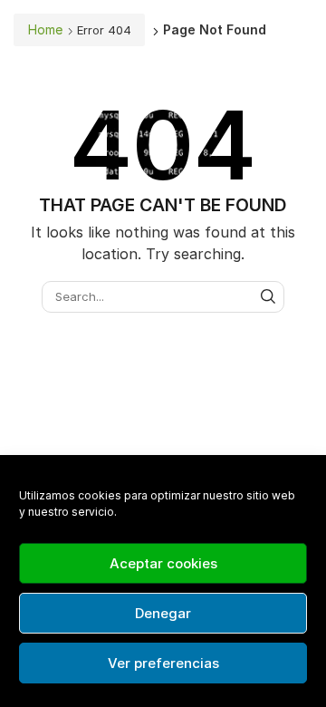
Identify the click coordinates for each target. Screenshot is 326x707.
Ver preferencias (163, 663)
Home (45, 29)
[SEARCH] (268, 296)
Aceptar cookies (163, 563)
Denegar (163, 613)
